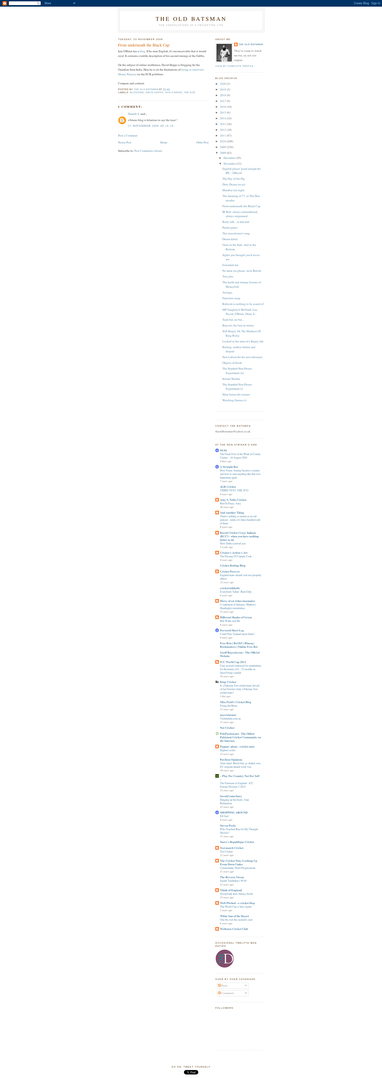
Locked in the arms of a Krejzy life (243, 341)
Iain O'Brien (173, 92)
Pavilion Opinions (231, 759)
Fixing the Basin (228, 705)
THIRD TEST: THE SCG (234, 490)
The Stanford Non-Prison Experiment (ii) (237, 370)
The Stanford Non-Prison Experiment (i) (237, 386)
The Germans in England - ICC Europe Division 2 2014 (236, 784)
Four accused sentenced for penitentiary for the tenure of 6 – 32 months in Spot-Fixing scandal (240, 669)
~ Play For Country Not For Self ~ (239, 777)
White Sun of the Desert (234, 916)
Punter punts (229, 227)
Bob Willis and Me (230, 621)
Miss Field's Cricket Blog (235, 702)
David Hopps (154, 92)
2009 (223, 147)
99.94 (223, 450)
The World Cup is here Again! (236, 906)
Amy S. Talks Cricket (233, 500)
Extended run (230, 265)
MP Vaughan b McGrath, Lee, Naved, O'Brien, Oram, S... (240, 312)
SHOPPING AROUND (234, 812)
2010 (223, 141)
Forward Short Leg (232, 630)
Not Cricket (227, 727)
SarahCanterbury (231, 796)
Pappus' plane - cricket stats (237, 746)
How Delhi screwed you (233, 543)
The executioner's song (236, 233)
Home (163, 142)
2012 (223, 130)
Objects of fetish (232, 363)
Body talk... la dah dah (235, 222)
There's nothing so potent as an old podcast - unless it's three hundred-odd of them (240, 519)
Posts (224, 985)
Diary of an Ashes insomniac (237, 601)
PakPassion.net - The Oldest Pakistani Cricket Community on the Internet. (240, 737)
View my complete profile (234, 66)
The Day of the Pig (233, 179)
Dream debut (230, 239)
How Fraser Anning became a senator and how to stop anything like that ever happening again (240, 474)
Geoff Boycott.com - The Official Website (240, 654)
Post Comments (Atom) (148, 151)
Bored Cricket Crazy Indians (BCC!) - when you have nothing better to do (239, 536)
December (229, 158)
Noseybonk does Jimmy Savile (236, 893)
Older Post (202, 142)
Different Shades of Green (236, 617)
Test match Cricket (231, 848)
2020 (223, 84)
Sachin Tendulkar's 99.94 (233, 880)
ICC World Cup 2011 (233, 662)
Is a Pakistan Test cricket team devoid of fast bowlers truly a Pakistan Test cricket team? (239, 689)
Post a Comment (128, 135)
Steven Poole (228, 825)
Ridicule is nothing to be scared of (243, 304)
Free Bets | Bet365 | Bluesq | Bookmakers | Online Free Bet (239, 645)
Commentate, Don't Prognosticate (237, 868)
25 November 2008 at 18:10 (151, 126)
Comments (227, 993)
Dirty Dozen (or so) (233, 184)
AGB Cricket (228, 486)
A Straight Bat (229, 467)
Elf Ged (224, 816)
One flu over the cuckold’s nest (236, 919)
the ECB (189, 92)
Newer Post (124, 142)
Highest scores (227, 750)
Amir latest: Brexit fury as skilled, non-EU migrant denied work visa (240, 764)
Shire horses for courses (236, 394)
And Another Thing (232, 512)
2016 (223, 107)
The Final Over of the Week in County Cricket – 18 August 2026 (240, 455)
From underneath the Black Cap (241, 206)
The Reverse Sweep (232, 877)
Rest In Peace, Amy (230, 503)
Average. (227, 292)
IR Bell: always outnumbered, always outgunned (240, 214)
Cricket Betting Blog (233, 565)
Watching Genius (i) (234, 400)
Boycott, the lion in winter (238, 325)
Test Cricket (226, 851)
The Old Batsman (191, 18)
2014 (223, 118)
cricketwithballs (230, 588)
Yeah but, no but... (233, 320)
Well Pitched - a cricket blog (237, 903)
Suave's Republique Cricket (237, 842)
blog (142, 51)
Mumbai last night (233, 190)
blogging (137, 92)
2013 (223, 124)
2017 (223, 101)
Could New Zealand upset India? (237, 634)
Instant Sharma (231, 379)
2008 (223, 153)
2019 (223, 89)
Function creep (231, 298)
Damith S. (134, 114)
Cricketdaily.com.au (230, 718)
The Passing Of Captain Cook (236, 556)
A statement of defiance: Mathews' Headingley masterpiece (238, 606)
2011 (223, 135)
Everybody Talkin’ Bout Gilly (236, 591)
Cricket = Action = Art (233, 552)
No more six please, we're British (241, 271)
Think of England (231, 890)
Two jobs (227, 276)
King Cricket (228, 682)
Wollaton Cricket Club (234, 929)
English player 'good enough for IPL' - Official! (241, 171)
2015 (223, 112)
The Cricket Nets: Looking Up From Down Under (238, 862)
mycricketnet (228, 715)
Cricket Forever (230, 571)
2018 (223, 95)
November (230, 164)
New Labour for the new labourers (242, 357)
